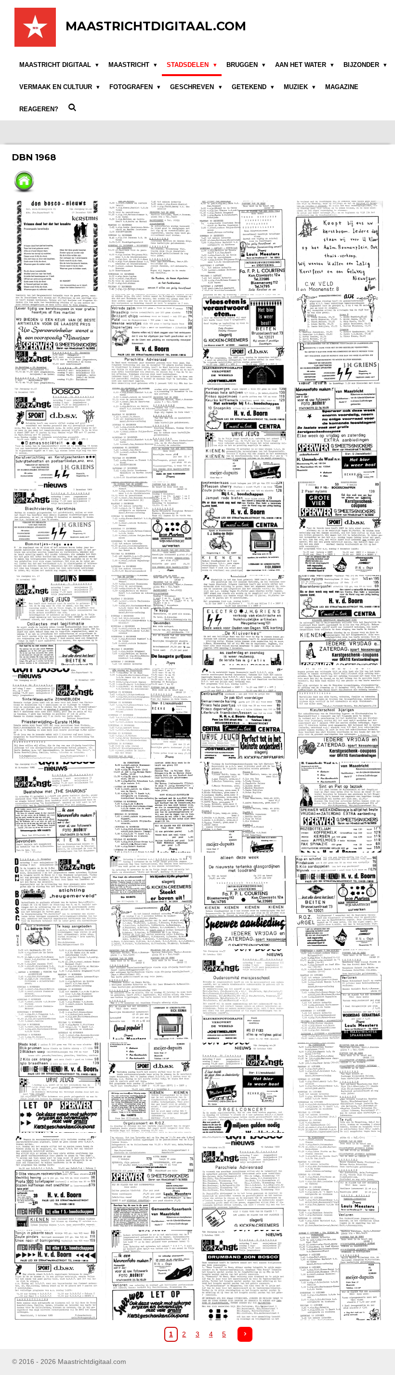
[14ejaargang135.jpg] (151, 994)
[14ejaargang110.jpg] (57, 433)
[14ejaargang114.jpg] (57, 526)
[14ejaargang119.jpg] (151, 620)
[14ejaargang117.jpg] (337, 526)
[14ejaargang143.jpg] (151, 1181)
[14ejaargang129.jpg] (337, 807)
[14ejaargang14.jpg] (244, 245)
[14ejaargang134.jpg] (57, 994)
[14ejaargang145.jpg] (337, 1181)
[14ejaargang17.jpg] (151, 339)
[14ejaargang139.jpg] (151, 1088)
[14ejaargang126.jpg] (57, 807)
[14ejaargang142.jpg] (57, 1181)
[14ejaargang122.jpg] (57, 713)
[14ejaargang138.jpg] (57, 1088)
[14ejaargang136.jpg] (244, 994)
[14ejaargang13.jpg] (151, 245)
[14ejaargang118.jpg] (57, 620)
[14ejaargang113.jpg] (337, 433)
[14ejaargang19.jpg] (337, 339)
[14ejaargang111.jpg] (151, 433)
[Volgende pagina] (245, 1334)
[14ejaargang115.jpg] (151, 526)
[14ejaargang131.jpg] (151, 900)
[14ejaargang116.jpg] (244, 526)
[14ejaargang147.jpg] (151, 1275)
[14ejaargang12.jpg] (57, 245)
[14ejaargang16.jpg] (57, 339)
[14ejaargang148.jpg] (244, 1275)
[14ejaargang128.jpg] (244, 807)
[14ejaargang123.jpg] (151, 713)
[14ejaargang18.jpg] (244, 339)
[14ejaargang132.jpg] (244, 900)
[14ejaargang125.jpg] (337, 713)
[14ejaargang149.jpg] (337, 1275)
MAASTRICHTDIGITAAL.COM (156, 26)
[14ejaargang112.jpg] (244, 433)
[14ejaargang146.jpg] (57, 1275)
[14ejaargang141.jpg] (337, 1088)
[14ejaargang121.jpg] (337, 620)
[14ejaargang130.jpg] (57, 900)
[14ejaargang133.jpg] (337, 900)
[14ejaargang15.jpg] (337, 245)
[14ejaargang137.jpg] (337, 994)
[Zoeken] (72, 107)
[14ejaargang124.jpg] (244, 713)
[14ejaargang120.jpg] (244, 620)
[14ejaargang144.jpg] (244, 1181)
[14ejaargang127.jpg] (151, 807)
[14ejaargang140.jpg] (244, 1088)
